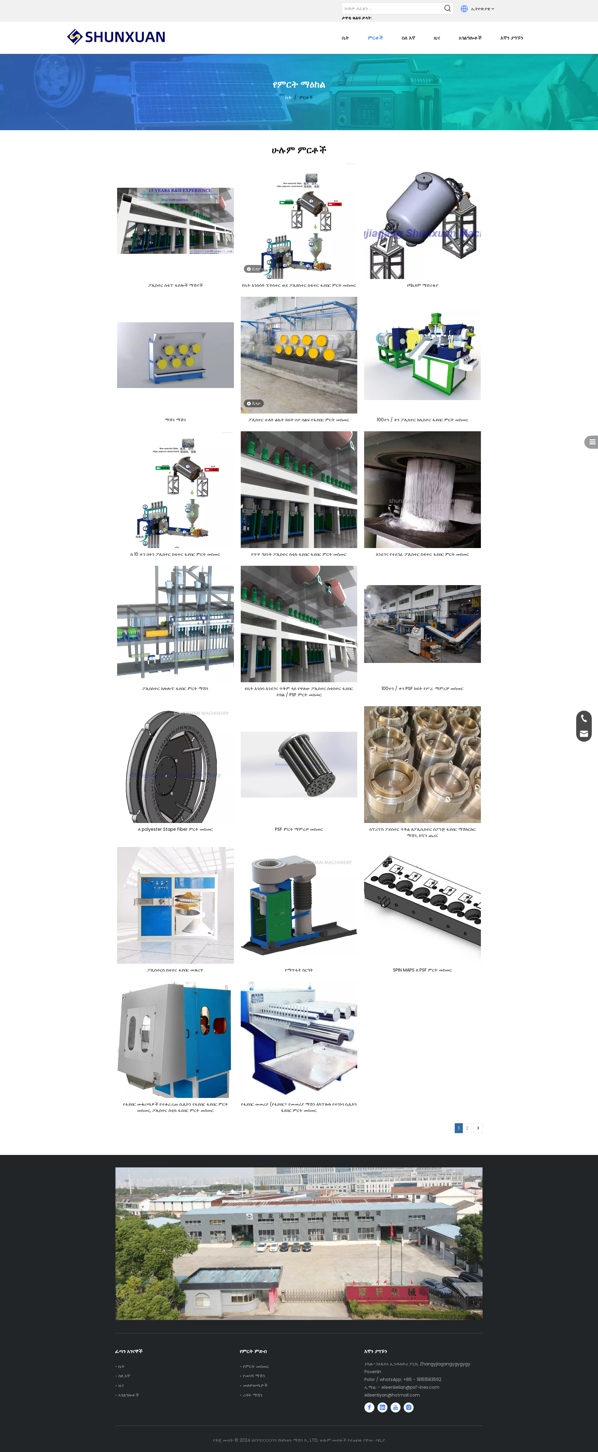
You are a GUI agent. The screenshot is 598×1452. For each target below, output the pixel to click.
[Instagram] (409, 1407)
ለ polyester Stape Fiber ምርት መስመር (175, 829)
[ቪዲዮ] (299, 243)
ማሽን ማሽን (175, 420)
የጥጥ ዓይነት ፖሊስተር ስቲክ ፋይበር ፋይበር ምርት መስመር (298, 554)
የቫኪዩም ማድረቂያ (422, 285)
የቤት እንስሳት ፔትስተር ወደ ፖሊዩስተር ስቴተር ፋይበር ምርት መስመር (299, 285)
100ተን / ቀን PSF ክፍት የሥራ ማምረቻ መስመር (422, 688)
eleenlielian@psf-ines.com (410, 1387)
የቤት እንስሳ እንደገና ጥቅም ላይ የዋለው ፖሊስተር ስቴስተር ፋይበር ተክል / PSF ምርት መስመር (299, 691)
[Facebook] (369, 1407)
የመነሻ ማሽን (254, 1376)
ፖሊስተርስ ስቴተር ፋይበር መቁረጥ (175, 970)
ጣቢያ (380, 1440)
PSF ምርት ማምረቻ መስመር (299, 829)
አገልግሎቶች (128, 1395)
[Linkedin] (382, 1407)
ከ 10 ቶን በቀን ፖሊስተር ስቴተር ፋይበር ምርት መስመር (175, 554)
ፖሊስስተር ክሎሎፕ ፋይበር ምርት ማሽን (175, 688)
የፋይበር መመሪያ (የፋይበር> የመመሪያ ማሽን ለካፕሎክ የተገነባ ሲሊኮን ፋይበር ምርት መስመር (299, 1107)
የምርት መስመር (256, 1366)
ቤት (121, 1366)
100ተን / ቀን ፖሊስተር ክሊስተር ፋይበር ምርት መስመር (422, 420)
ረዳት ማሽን (253, 1395)
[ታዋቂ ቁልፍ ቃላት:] (447, 8)
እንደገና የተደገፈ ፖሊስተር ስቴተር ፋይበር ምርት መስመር (422, 554)
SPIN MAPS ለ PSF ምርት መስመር (422, 970)
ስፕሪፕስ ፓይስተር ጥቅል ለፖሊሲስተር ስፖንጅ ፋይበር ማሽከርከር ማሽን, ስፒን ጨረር (422, 832)
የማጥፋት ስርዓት (299, 970)
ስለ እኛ (124, 1376)
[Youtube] (396, 1407)
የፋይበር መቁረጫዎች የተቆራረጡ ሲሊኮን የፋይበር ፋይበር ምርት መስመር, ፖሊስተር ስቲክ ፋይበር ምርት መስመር (175, 1107)
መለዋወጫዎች (255, 1385)
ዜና (121, 1385)
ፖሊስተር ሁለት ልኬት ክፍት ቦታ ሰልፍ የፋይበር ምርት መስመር (299, 420)
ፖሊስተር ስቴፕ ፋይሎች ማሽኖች (175, 285)
